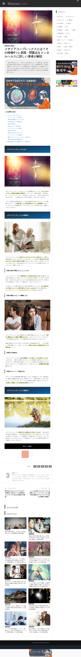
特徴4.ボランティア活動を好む (14, 126)
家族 (74, 30)
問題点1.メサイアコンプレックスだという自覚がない (19, 137)
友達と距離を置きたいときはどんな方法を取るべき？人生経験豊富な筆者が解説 (15, 532)
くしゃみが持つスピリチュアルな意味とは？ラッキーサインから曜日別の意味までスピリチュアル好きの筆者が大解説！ (40, 494)
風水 (67, 53)
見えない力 (67, 50)
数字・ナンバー (61, 40)
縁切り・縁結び (68, 46)
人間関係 (60, 26)
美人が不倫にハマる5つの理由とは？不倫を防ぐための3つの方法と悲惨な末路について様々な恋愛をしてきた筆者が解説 (39, 630)
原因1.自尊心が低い (12, 130)
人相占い (69, 23)
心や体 (12, 45)
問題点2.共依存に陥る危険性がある (15, 139)
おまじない (60, 16)
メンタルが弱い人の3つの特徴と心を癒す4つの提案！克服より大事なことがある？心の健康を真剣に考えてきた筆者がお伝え (39, 584)
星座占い (71, 40)
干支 (68, 33)
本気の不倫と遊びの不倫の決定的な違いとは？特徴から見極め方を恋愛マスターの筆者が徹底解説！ (39, 607)
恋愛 (66, 36)
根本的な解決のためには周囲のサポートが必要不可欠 (18, 141)
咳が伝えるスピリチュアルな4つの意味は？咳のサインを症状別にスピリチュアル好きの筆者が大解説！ (15, 494)
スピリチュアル (70, 16)
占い (67, 26)
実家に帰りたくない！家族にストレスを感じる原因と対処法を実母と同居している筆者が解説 (15, 607)
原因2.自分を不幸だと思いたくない (15, 132)
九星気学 (70, 20)
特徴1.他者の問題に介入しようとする (16, 119)
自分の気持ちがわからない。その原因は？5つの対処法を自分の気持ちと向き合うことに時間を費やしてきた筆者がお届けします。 (15, 561)
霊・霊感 (60, 53)
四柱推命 (60, 30)
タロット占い (61, 20)
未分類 (59, 43)
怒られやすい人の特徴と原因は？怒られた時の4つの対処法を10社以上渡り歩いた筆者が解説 (15, 583)
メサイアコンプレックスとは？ (14, 115)
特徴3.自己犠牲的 (11, 123)
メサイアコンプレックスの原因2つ (14, 128)
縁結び (59, 50)
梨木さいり (15, 473)
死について (67, 43)
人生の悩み (7, 45)
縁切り (59, 46)
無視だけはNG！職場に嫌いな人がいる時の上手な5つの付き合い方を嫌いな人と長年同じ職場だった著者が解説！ (39, 537)
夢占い (67, 30)
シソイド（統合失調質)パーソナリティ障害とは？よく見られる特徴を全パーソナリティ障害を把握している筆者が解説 (15, 630)
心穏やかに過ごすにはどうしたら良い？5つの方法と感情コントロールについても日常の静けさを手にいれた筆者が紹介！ (39, 560)
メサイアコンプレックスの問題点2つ (15, 135)
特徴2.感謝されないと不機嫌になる (15, 121)
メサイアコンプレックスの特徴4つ (14, 117)
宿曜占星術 (60, 33)
